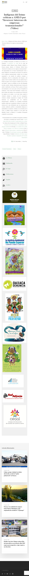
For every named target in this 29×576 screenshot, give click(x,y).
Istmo (20, 33)
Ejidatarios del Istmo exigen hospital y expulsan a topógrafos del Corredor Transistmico (17, 135)
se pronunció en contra (12, 63)
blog (6, 41)
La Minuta (15, 10)
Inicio (3, 41)
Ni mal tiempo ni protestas (16, 132)
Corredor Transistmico (13, 33)
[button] (26, 2)
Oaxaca (23, 33)
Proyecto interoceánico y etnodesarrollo (14, 130)
